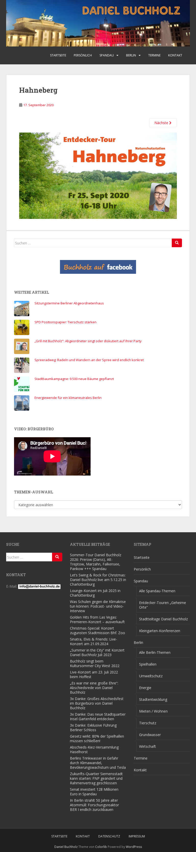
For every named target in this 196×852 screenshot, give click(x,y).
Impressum (137, 836)
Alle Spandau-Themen (157, 590)
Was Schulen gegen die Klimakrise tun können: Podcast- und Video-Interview (98, 606)
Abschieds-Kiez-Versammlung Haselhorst (94, 749)
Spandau (107, 55)
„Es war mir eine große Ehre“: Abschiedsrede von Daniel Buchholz (94, 688)
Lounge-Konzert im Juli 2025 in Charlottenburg (95, 593)
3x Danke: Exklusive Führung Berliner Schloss (93, 727)
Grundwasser (150, 734)
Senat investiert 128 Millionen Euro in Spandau (94, 791)
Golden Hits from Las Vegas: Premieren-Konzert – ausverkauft (97, 619)
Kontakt (175, 55)
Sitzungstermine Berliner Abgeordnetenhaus (69, 303)
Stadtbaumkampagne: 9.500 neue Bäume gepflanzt (74, 378)
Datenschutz (109, 836)
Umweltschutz (151, 675)
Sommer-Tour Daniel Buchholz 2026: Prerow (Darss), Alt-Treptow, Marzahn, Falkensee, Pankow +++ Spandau (95, 561)
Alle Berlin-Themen (154, 652)
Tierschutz (147, 722)
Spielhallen (147, 664)
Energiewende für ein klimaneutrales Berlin (68, 397)
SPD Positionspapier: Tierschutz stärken (65, 322)
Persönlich (83, 55)
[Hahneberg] (98, 175)
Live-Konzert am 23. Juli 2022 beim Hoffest (94, 674)
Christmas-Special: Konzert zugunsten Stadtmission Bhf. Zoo (97, 630)
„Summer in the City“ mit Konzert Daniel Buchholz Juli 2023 (97, 652)
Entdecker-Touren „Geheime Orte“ (162, 605)
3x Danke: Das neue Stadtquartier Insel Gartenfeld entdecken (98, 716)
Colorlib (101, 847)
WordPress (134, 847)
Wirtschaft (147, 746)
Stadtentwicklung (153, 699)
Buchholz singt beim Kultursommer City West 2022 (94, 663)
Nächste (161, 122)
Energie (145, 687)
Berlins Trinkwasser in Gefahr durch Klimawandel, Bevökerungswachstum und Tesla (98, 763)
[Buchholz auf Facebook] (98, 267)
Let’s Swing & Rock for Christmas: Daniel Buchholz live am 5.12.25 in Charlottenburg (98, 580)
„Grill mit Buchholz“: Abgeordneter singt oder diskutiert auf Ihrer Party (88, 341)
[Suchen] (177, 243)
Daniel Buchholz (66, 847)
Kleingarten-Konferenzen (159, 630)
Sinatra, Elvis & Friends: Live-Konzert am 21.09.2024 (93, 641)
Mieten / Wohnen (153, 711)
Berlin (131, 55)
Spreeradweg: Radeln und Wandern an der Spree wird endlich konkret (89, 360)
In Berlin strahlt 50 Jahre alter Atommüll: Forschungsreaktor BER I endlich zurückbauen (94, 805)
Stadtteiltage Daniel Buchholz (163, 619)
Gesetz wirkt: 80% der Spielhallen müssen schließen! (97, 738)
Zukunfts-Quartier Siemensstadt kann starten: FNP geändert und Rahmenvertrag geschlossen (96, 778)
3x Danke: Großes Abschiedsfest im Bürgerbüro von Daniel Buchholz (97, 703)
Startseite (58, 55)
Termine (154, 55)
